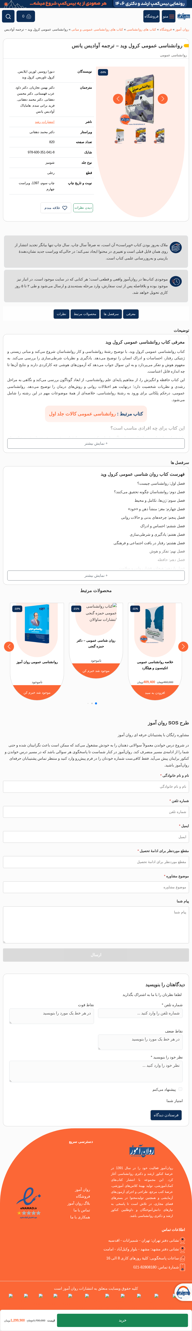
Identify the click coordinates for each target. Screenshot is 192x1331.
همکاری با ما (80, 1217)
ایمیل (184, 826)
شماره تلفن (179, 801)
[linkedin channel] (134, 1302)
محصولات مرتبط (85, 314)
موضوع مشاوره (176, 876)
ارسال (96, 955)
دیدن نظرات (83, 207)
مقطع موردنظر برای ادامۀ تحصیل (163, 851)
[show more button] (96, 443)
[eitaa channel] (36, 1302)
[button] (117, 98)
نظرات (61, 314)
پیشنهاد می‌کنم (164, 1090)
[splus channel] (51, 1302)
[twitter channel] (185, 1302)
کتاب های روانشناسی (141, 29)
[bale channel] (66, 1302)
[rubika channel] (21, 1302)
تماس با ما (82, 1210)
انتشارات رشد (44, 122)
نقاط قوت (86, 1005)
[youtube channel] (81, 1302)
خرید (122, 1320)
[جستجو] (8, 16)
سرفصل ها (111, 314)
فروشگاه (166, 29)
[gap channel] (6, 1302)
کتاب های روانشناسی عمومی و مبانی (97, 29)
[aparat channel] (118, 1302)
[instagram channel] (168, 1302)
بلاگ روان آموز (79, 1203)
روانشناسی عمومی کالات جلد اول (82, 413)
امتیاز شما (174, 1101)
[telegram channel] (150, 1302)
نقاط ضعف (174, 1031)
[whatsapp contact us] (100, 1302)
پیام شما (183, 901)
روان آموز (182, 29)
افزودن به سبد (155, 693)
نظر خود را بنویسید (167, 1057)
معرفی (131, 314)
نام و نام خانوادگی (174, 775)
